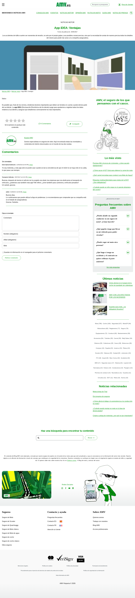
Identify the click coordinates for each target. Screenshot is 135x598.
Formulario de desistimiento (99, 566)
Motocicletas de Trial (100, 391)
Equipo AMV (28, 138)
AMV (98, 363)
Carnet (117, 338)
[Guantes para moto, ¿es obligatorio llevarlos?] (100, 310)
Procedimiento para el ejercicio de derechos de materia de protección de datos (42, 570)
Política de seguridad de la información (93, 570)
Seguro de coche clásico (10, 541)
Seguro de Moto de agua (10, 533)
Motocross (127, 343)
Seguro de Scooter (8, 521)
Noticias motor (16, 91)
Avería (124, 377)
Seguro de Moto (7, 517)
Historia (119, 363)
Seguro (124, 328)
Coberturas (108, 343)
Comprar (100, 348)
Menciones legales (23, 566)
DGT (110, 377)
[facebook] (66, 488)
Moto (98, 323)
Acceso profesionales (100, 529)
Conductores (117, 368)
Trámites (108, 338)
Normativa (98, 368)
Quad (105, 358)
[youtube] (69, 488)
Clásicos (98, 343)
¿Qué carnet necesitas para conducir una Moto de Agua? (113, 175)
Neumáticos (117, 373)
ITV (98, 358)
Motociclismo (103, 328)
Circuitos (102, 377)
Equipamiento (101, 333)
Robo (117, 377)
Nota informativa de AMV (62, 575)
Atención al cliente (53, 529)
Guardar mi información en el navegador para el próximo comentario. (28, 252)
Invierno (118, 348)
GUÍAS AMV (106, 13)
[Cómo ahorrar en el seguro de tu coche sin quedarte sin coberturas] (100, 286)
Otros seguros (7, 545)
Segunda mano (107, 363)
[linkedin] (73, 488)
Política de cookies (47, 566)
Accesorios (99, 338)
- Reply (31, 164)
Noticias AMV (6, 91)
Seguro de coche (8, 537)
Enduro (107, 368)
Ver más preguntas (113, 267)
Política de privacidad (72, 566)
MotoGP (127, 323)
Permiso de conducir (103, 373)
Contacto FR (52, 525)
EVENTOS (54, 13)
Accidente (125, 358)
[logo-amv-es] (63, 3)
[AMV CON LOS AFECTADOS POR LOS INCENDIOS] (100, 298)
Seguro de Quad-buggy (10, 525)
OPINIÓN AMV (80, 13)
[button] (113, 218)
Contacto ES (52, 521)
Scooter (99, 353)
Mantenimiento (124, 333)
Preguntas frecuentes (54, 517)
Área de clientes (127, 4)
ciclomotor (126, 353)
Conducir (112, 333)
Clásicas (108, 353)
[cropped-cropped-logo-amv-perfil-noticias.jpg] (11, 136)
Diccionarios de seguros (101, 396)
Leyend (127, 363)
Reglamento (114, 328)
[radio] (7, 121)
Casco (117, 343)
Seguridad (117, 323)
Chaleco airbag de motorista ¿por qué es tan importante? (113, 415)
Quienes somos (98, 517)
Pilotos (126, 348)
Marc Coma (115, 358)
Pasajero (128, 368)
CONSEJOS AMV (42, 13)
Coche (107, 323)
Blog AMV (96, 525)
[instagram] (62, 488)
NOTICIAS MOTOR (67, 13)
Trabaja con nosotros (100, 521)
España (109, 348)
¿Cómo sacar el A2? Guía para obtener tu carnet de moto (113, 170)
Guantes (127, 373)
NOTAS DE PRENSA (120, 13)
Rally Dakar (127, 338)
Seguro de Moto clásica (10, 529)
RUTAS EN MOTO (94, 13)
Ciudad (116, 353)
